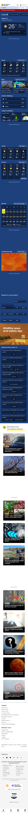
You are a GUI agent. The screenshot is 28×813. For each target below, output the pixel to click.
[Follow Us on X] (21, 758)
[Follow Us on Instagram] (7, 758)
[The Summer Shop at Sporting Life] (24, 318)
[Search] (17, 5)
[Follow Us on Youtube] (10, 758)
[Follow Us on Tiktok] (14, 758)
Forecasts (22, 7)
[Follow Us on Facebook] (3, 758)
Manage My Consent (6, 716)
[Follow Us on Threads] (17, 758)
